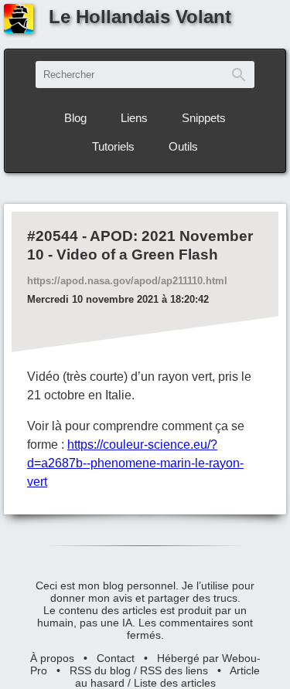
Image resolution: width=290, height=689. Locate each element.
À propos (52, 658)
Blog (75, 117)
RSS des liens (174, 670)
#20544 (52, 236)
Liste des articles (175, 683)
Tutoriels (113, 146)
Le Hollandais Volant (140, 16)
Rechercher (238, 74)
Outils (183, 146)
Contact (116, 658)
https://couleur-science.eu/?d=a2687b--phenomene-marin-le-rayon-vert (135, 463)
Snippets (204, 117)
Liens (134, 117)
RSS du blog (100, 670)
